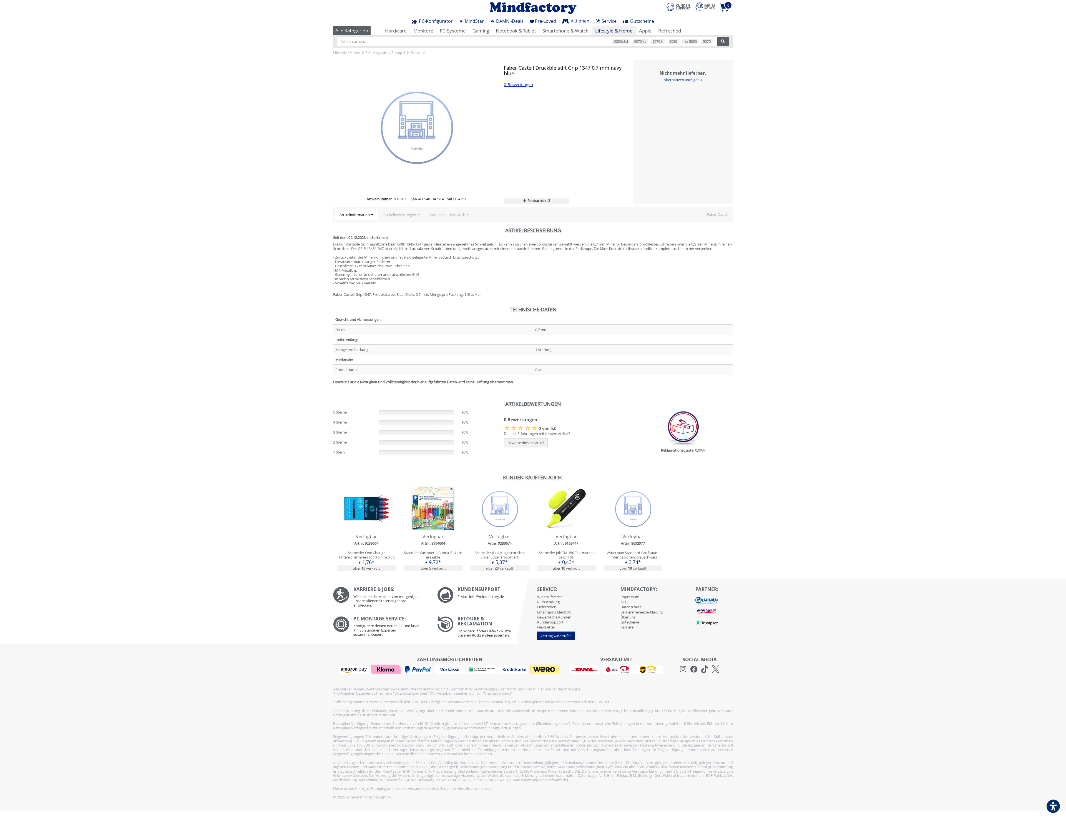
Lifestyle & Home (614, 30)
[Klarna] (386, 669)
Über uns (627, 617)
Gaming (480, 30)
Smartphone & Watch (565, 30)
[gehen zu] (333, 388)
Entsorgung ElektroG (554, 612)
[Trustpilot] (706, 621)
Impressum (629, 596)
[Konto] (705, 6)
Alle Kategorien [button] (351, 30)
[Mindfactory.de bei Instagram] (683, 669)
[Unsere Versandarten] (616, 669)
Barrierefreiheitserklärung (641, 612)
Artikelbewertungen (399, 214)
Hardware (396, 30)
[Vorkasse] (450, 669)
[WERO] (544, 669)
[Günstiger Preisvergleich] (706, 610)
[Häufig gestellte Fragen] (485, 595)
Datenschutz (630, 606)
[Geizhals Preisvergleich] (706, 599)
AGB (623, 601)
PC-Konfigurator (435, 21)
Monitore (423, 30)
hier (487, 788)
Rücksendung (548, 601)
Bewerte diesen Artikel (525, 442)
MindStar (474, 21)
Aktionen (579, 21)
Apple (645, 30)
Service (608, 21)
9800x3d (621, 41)
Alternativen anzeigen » (683, 79)
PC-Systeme (453, 30)
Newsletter (546, 627)
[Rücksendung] (485, 628)
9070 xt (640, 41)
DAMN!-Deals (509, 21)
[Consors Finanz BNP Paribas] (482, 669)
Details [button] (366, 521)
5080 (673, 41)
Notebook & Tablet (516, 30)
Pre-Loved (545, 21)
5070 (707, 41)
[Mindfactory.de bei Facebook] (694, 669)
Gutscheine (641, 21)
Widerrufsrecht (549, 596)
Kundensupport (550, 622)
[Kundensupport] (678, 6)
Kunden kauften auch (447, 214)
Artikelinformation (355, 214)
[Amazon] (354, 669)
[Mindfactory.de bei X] (715, 669)
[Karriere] (381, 598)
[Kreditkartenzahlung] (514, 669)
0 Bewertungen (518, 84)
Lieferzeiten (546, 606)
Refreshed (669, 30)
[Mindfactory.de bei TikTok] (704, 669)
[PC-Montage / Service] (381, 627)
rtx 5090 (690, 41)
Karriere (626, 627)
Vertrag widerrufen (556, 635)
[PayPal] (418, 669)
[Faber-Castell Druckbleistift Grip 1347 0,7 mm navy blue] (521, 428)
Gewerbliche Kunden (554, 617)
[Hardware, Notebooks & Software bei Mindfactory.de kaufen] (533, 8)
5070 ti (657, 41)
